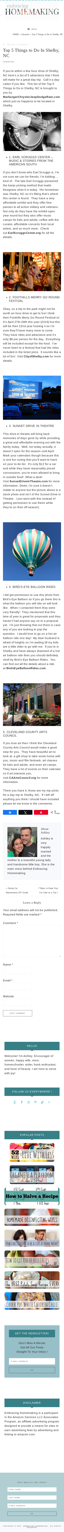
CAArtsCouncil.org (22, 777)
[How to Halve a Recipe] (32, 1196)
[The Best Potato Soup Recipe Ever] (32, 1280)
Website (8, 996)
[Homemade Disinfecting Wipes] (32, 1217)
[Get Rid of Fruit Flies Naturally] (32, 1259)
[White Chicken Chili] (32, 1301)
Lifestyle (25, 34)
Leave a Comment (19, 44)
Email (8, 980)
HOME (16, 34)
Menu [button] (34, 29)
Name (8, 964)
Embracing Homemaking (32, 10)
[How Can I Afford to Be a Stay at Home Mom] (32, 1238)
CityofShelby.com (36, 356)
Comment (10, 923)
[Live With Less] (32, 1152)
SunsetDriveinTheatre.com (29, 481)
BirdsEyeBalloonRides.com (26, 668)
